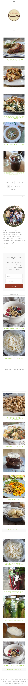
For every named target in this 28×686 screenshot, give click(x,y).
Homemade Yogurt (14, 639)
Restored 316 (24, 679)
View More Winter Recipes (14, 529)
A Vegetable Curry (14, 499)
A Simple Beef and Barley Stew (14, 446)
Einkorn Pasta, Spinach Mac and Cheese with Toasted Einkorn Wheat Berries (14, 117)
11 (11, 186)
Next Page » (14, 189)
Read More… (6, 247)
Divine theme (14, 679)
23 (19, 186)
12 (15, 186)
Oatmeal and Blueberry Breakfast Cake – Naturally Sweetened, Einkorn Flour (14, 89)
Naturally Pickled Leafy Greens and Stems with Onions (14, 591)
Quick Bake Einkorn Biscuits (14, 526)
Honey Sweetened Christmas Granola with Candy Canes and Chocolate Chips (14, 418)
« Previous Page (9, 182)
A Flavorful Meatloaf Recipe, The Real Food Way (14, 60)
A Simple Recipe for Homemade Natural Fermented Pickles (14, 619)
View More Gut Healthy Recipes (14, 669)
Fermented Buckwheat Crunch (14, 328)
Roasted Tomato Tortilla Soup (14, 144)
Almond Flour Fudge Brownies (14, 473)
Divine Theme (16, 681)
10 (8, 186)
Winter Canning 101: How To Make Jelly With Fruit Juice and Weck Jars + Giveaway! (14, 174)
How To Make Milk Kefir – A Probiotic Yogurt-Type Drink (14, 564)
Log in (21, 683)
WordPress (15, 683)
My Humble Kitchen (14, 15)
